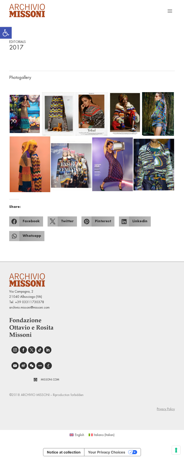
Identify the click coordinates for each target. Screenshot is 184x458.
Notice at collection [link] (64, 452)
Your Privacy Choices (106, 452)
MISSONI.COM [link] (50, 379)
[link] (6, 33)
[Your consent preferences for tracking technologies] (176, 450)
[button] (25, 114)
